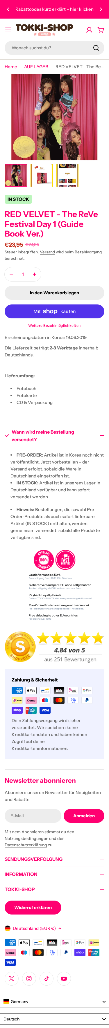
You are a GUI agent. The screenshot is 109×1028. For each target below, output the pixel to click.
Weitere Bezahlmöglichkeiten (54, 325)
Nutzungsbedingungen (26, 838)
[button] (8, 9)
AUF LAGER (36, 66)
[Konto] (89, 29)
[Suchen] (96, 47)
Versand (47, 252)
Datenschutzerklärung (26, 844)
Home (11, 66)
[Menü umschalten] (8, 29)
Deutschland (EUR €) (34, 928)
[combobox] (54, 48)
